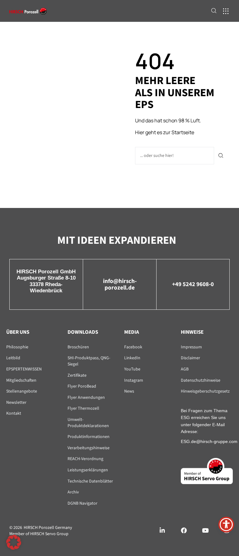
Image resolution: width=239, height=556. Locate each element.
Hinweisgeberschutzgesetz (205, 391)
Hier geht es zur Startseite (164, 132)
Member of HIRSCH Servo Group (38, 534)
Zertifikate (77, 375)
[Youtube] (205, 530)
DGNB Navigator (82, 503)
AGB (185, 369)
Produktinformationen (89, 437)
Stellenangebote (21, 391)
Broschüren (78, 347)
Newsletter (16, 402)
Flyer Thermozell (83, 408)
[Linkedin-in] (162, 530)
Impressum (191, 347)
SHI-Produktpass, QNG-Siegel (89, 361)
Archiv (73, 492)
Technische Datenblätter (90, 481)
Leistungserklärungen (88, 470)
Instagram (133, 380)
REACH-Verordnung (85, 459)
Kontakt (13, 413)
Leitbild (13, 358)
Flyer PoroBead (82, 386)
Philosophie (17, 347)
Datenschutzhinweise (200, 380)
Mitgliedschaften (21, 380)
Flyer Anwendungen (86, 397)
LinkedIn (132, 358)
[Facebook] (184, 530)
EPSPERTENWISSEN (24, 369)
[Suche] (221, 155)
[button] (226, 11)
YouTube (132, 369)
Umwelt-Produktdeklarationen (88, 423)
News (129, 391)
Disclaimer (190, 358)
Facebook (133, 347)
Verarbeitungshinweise (89, 448)
